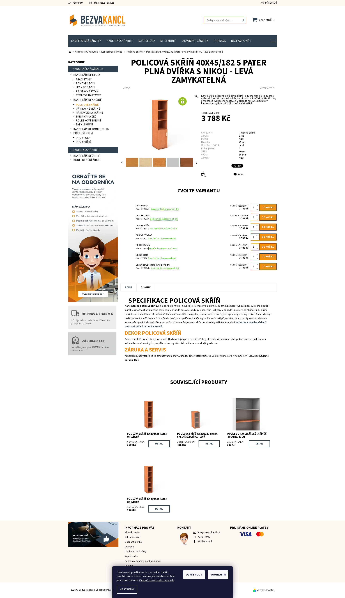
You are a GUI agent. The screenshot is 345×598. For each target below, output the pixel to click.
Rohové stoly (85, 83)
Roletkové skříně (88, 121)
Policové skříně (247, 133)
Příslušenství (83, 133)
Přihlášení (271, 2)
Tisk (203, 176)
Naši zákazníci (241, 41)
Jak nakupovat (132, 537)
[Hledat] (243, 20)
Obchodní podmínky (135, 551)
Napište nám (131, 556)
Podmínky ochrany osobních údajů (143, 561)
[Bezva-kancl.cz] (120, 20)
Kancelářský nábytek (86, 41)
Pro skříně (83, 142)
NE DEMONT (168, 41)
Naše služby (146, 41)
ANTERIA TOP (266, 88)
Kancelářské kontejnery (91, 129)
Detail (159, 443)
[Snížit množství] (258, 209)
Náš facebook (205, 541)
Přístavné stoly (87, 91)
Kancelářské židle (120, 41)
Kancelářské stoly (86, 75)
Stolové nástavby (88, 95)
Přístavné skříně (88, 109)
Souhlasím (218, 575)
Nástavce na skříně (89, 113)
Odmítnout (194, 575)
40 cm (242, 152)
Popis (128, 287)
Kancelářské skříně (87, 100)
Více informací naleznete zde (156, 580)
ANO (241, 158)
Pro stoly (83, 138)
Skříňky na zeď (86, 117)
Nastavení (127, 589)
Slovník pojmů (132, 532)
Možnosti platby (133, 542)
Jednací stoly (85, 87)
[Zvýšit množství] (258, 205)
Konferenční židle (86, 160)
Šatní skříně (84, 125)
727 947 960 (78, 2)
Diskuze (146, 287)
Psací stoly (83, 80)
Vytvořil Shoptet (265, 590)
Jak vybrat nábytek (194, 41)
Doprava (220, 41)
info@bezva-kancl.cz (104, 2)
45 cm (242, 142)
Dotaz (241, 174)
